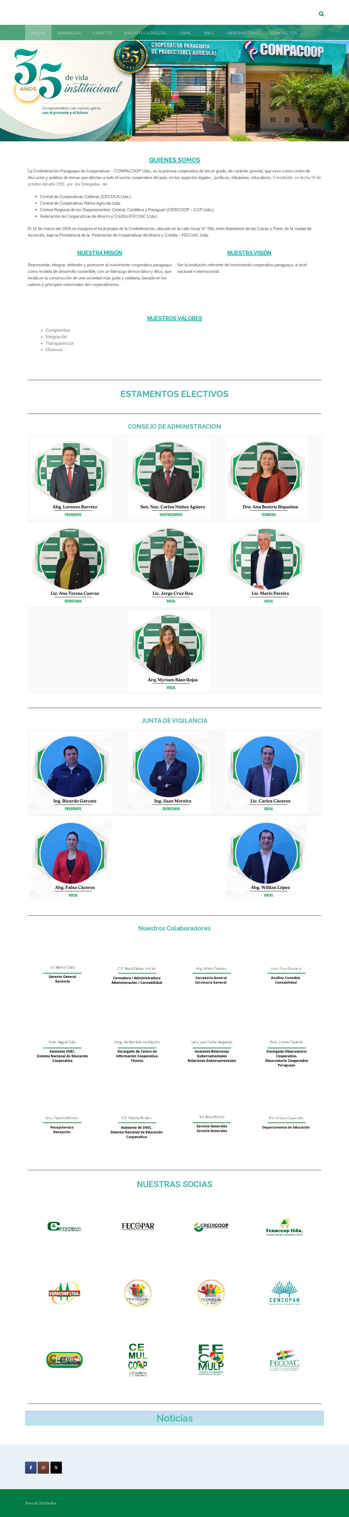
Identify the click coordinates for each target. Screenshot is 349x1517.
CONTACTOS (284, 33)
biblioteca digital (145, 33)
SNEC (209, 33)
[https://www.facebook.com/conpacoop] (31, 1468)
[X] (56, 1468)
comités (102, 33)
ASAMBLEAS (69, 33)
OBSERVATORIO (243, 33)
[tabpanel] (174, 337)
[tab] (101, 304)
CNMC (185, 33)
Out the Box (47, 1503)
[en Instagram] (43, 1468)
